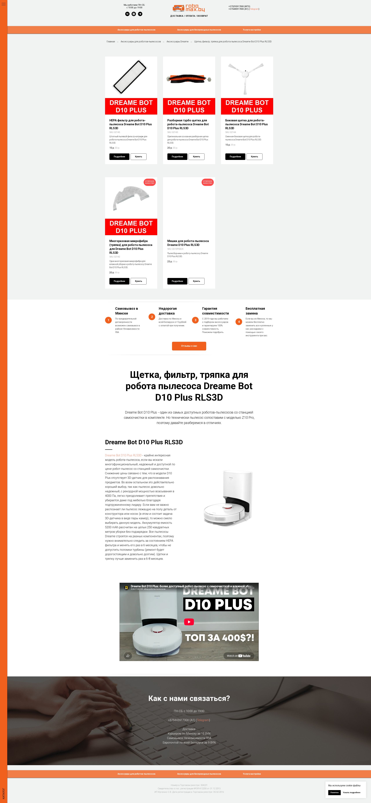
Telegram (254, 9)
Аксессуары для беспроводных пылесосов (199, 30)
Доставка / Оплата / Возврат (189, 16)
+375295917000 (236, 6)
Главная (111, 41)
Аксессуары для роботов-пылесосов (136, 30)
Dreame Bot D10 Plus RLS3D (123, 455)
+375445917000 (236, 9)
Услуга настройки (252, 30)
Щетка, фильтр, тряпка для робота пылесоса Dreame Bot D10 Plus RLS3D (233, 41)
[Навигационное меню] (4, 4)
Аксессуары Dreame (178, 41)
